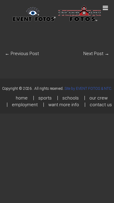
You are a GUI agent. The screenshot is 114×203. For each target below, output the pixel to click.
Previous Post (22, 53)
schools (70, 98)
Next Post (96, 53)
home (22, 98)
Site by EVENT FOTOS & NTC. (88, 88)
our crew (98, 98)
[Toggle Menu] (105, 5)
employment (25, 104)
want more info (63, 104)
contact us (101, 104)
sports (45, 98)
